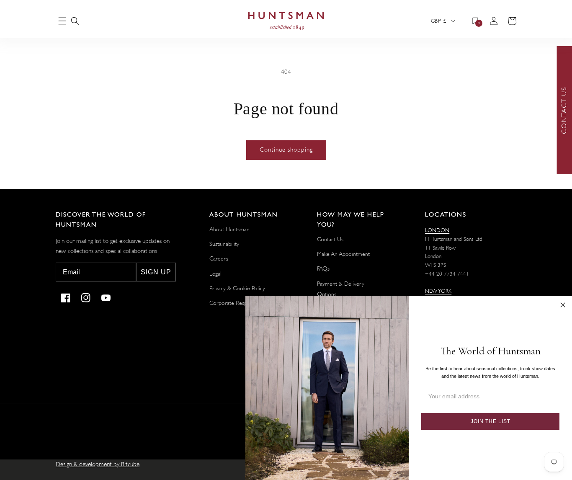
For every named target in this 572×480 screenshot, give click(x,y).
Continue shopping (286, 149)
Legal (215, 273)
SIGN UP (156, 272)
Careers (218, 258)
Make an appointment (343, 253)
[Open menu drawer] (62, 21)
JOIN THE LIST (490, 421)
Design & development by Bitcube (97, 464)
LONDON (437, 230)
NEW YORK (438, 291)
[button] (75, 21)
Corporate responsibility (238, 302)
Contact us (330, 239)
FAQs (323, 268)
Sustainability (224, 243)
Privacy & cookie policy (237, 288)
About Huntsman (229, 229)
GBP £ (438, 21)
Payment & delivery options (340, 288)
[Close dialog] (563, 305)
